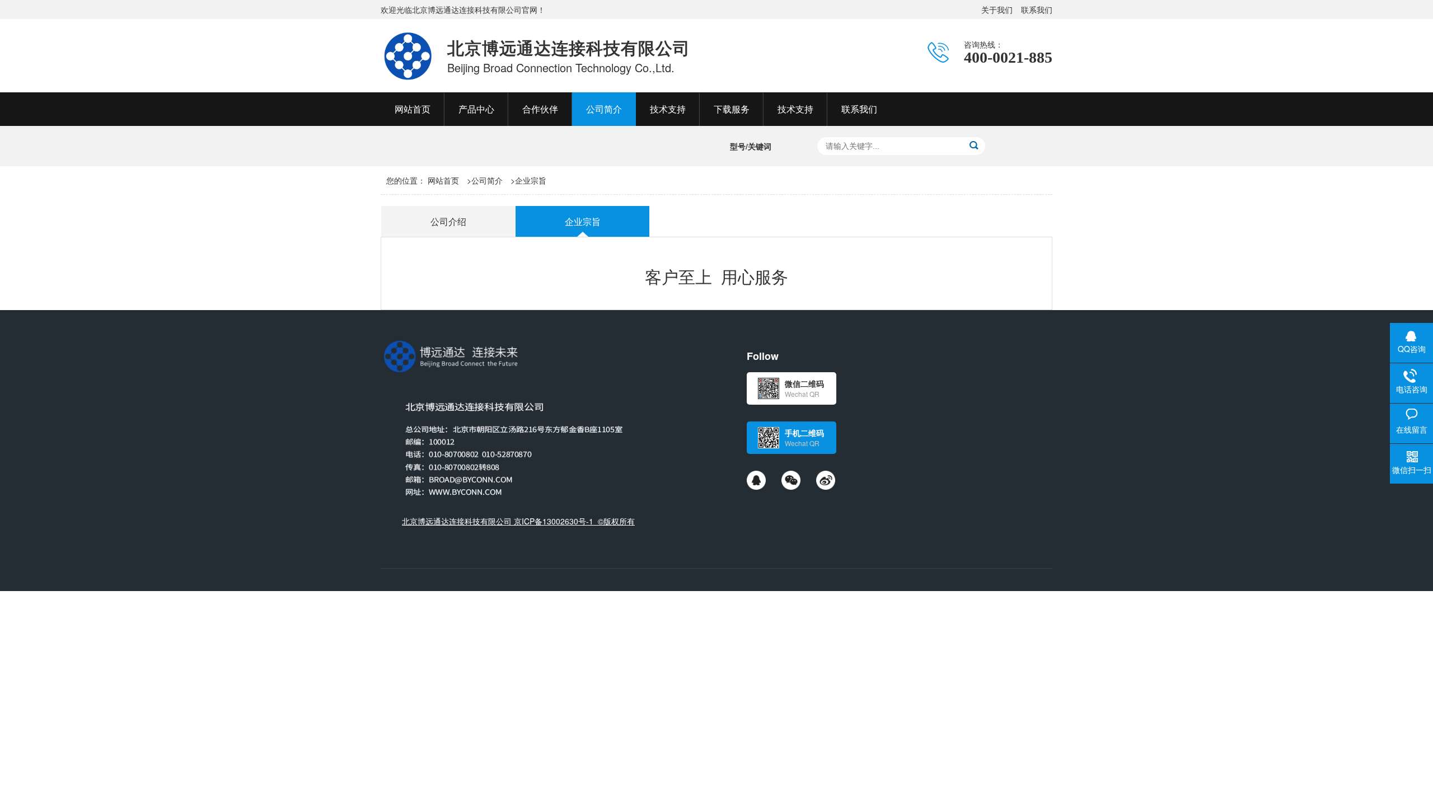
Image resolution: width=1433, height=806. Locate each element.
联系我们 (1036, 9)
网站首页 (443, 180)
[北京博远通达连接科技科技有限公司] (408, 55)
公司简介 (487, 180)
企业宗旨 (530, 180)
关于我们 (997, 9)
